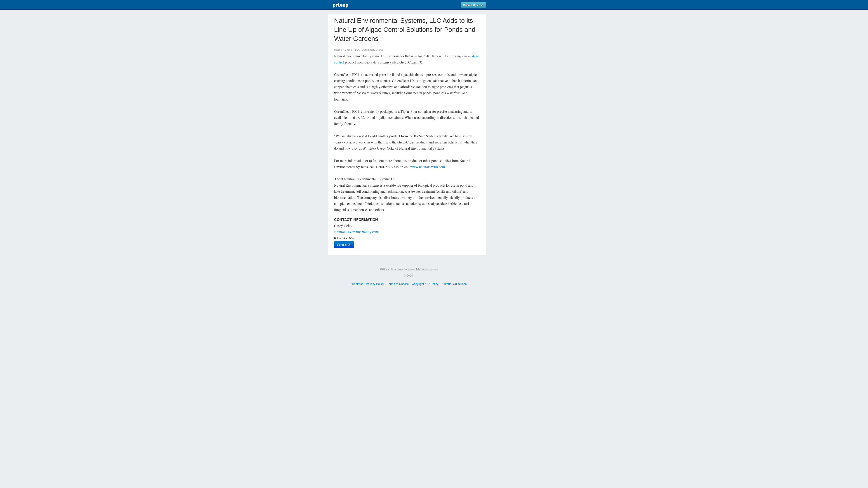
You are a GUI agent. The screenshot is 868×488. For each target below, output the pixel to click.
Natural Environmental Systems (356, 231)
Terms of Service (398, 284)
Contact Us (344, 244)
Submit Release (473, 5)
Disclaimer (356, 284)
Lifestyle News (375, 50)
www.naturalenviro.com (427, 166)
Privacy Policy (375, 284)
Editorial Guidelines (454, 284)
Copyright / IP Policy (425, 284)
